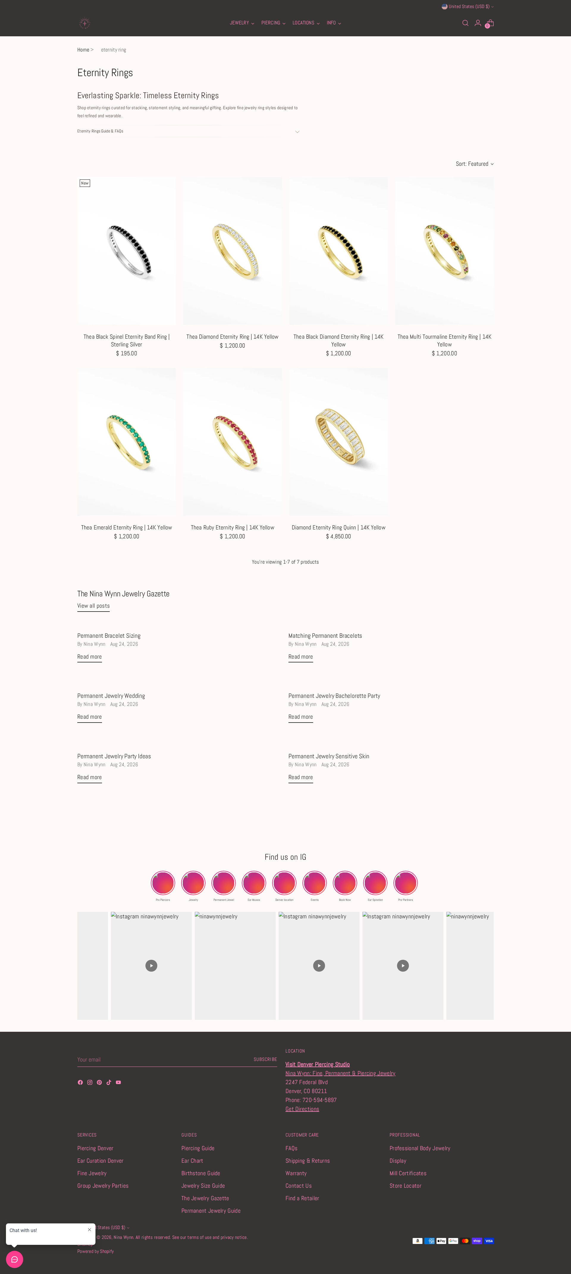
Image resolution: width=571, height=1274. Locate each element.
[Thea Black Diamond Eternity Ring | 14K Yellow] (338, 251)
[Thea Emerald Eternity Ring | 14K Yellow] (126, 442)
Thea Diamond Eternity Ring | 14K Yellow (232, 336)
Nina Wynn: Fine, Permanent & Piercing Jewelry (341, 1073)
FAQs (291, 1148)
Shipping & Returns (308, 1160)
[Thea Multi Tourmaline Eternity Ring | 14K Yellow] (444, 251)
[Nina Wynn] (84, 22)
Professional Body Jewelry (420, 1148)
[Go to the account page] (478, 23)
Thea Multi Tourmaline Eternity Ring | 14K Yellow (444, 340)
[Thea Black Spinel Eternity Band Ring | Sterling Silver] (126, 251)
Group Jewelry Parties (102, 1185)
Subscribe (265, 1059)
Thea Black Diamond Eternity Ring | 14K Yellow (338, 340)
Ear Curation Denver (100, 1160)
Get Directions (302, 1109)
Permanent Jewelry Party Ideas (114, 756)
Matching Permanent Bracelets (325, 635)
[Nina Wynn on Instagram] (90, 1083)
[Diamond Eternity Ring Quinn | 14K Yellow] (338, 442)
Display (398, 1160)
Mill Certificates (408, 1173)
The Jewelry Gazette (205, 1198)
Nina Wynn (123, 1237)
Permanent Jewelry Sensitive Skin (328, 756)
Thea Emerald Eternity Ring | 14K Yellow (126, 527)
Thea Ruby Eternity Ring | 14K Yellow (232, 527)
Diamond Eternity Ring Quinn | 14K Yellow (338, 527)
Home (83, 49)
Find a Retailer (302, 1198)
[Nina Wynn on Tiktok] (109, 1083)
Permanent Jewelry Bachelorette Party (334, 696)
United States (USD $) (469, 7)
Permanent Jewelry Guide (211, 1210)
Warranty (296, 1173)
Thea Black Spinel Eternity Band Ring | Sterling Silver (127, 340)
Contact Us (299, 1185)
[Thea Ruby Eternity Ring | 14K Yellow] (232, 442)
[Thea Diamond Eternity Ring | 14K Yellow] (232, 251)
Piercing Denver (95, 1148)
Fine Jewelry (92, 1173)
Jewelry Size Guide (203, 1185)
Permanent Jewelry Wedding (111, 696)
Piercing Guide (197, 1148)
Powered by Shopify (95, 1251)
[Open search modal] (465, 23)
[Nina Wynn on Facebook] (80, 1083)
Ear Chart (192, 1160)
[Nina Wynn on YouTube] (119, 1083)
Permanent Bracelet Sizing (109, 635)
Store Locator (405, 1185)
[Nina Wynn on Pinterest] (99, 1083)
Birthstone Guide (200, 1173)
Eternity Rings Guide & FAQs (100, 131)
